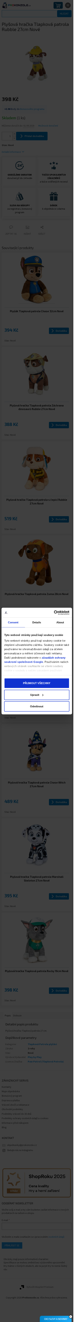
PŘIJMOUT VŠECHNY (36, 683)
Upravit (34, 694)
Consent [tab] (13, 622)
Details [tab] (36, 622)
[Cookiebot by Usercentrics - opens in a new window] (53, 612)
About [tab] (60, 622)
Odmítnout (36, 706)
